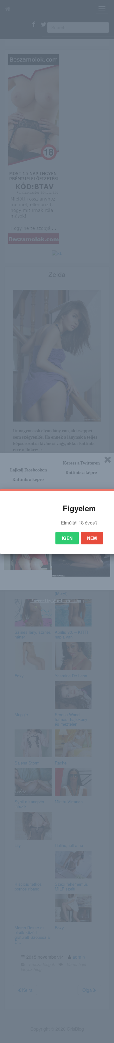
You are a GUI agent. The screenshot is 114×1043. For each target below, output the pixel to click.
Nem (92, 538)
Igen (67, 538)
